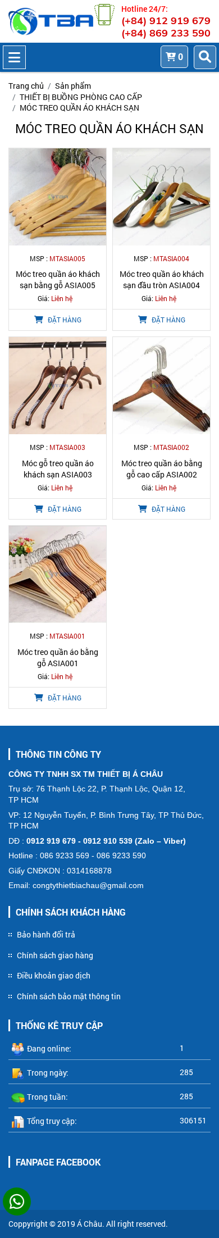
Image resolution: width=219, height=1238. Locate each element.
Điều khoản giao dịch (53, 975)
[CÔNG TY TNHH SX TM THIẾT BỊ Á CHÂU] (50, 21)
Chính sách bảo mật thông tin (69, 996)
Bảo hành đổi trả (46, 934)
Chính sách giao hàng (55, 955)
